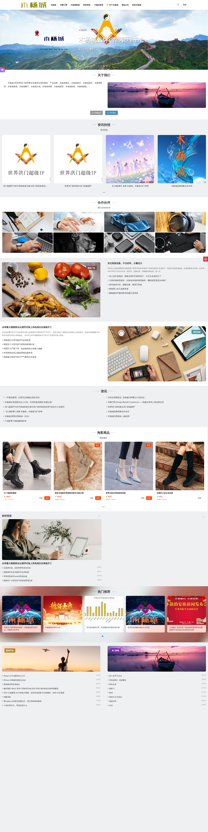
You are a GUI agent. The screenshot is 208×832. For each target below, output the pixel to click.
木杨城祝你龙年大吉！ (12, 627)
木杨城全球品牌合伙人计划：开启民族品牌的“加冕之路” (28, 402)
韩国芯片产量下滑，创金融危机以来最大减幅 (23, 349)
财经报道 (197, 332)
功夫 (111, 705)
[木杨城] (33, 7)
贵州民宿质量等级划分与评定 (97, 627)
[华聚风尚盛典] (27, 243)
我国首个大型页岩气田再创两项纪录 (19, 344)
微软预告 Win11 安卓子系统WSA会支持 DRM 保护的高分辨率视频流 (31, 688)
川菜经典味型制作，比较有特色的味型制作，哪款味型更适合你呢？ (138, 280)
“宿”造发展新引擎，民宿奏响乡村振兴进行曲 (61, 627)
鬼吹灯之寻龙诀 (115, 697)
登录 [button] (184, 5)
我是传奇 (112, 701)
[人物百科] (78, 222)
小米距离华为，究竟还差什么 (15, 705)
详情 (40, 498)
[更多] (104, 193)
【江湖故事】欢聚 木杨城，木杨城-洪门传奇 (130, 186)
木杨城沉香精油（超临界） (119, 416)
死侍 (111, 693)
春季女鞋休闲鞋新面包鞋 (116, 493)
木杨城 (53, 5)
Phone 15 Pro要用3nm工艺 (14, 676)
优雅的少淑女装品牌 (165, 493)
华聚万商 (63, 5)
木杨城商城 (75, 5)
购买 (47, 498)
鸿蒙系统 (7, 697)
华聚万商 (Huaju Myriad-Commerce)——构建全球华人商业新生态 (136, 402)
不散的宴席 (98, 5)
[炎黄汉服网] (78, 243)
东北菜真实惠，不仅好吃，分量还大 (125, 263)
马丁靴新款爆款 (10, 493)
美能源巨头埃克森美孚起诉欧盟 (17, 340)
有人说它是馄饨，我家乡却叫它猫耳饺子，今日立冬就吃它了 (135, 276)
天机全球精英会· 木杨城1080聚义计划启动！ (127, 397)
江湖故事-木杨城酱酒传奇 (16, 421)
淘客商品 (103, 432)
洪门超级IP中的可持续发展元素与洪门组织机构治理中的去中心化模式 (33, 186)
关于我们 (112, 113)
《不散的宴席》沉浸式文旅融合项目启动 (22, 397)
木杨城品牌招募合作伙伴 (181, 186)
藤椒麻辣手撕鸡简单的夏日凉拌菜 (123, 293)
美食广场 (91, 268)
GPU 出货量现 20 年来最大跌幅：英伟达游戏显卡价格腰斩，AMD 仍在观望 (34, 693)
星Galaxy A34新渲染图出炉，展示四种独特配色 (23, 701)
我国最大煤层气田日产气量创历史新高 (20, 357)
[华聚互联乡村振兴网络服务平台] (27, 222)
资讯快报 (86, 5)
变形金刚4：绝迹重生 (117, 680)
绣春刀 (112, 688)
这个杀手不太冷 (115, 676)
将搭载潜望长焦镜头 (12, 684)
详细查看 (97, 113)
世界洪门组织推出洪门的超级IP (78, 186)
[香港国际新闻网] (180, 243)
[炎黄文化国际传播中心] (129, 243)
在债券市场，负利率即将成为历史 (17, 568)
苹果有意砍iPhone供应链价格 (15, 576)
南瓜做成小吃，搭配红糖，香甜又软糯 (125, 285)
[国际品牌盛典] (129, 222)
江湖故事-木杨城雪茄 (177, 627)
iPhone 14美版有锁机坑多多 (15, 680)
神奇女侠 (112, 684)
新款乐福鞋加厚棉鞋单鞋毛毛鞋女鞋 (69, 493)
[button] (101, 66)
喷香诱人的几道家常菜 (118, 289)
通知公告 (125, 5)
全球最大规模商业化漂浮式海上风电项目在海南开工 (27, 327)
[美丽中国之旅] (180, 222)
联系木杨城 (136, 5)
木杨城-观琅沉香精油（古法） (17, 416)
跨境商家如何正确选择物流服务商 (18, 353)
